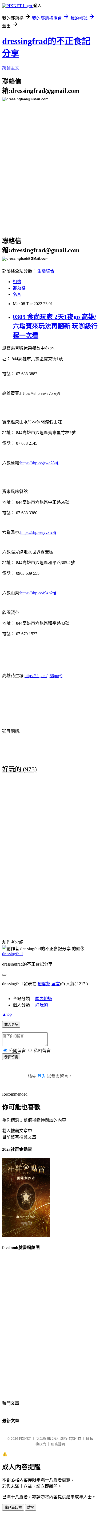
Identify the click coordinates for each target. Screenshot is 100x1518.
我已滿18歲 (13, 1508)
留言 (55, 983)
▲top (7, 1014)
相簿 (17, 281)
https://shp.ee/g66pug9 (43, 675)
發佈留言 (11, 1057)
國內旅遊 (43, 998)
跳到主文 (10, 68)
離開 (30, 1508)
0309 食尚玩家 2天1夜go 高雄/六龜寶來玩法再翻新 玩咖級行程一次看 (55, 326)
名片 (17, 294)
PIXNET (25, 1439)
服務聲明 (58, 1444)
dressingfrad (12, 954)
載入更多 (11, 1025)
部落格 (19, 288)
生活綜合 (45, 271)
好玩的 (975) (19, 769)
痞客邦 (44, 983)
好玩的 (41, 1005)
